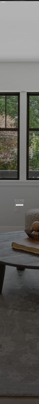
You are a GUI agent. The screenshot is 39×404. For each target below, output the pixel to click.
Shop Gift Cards (19, 206)
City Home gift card (22, 0)
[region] (19, 202)
